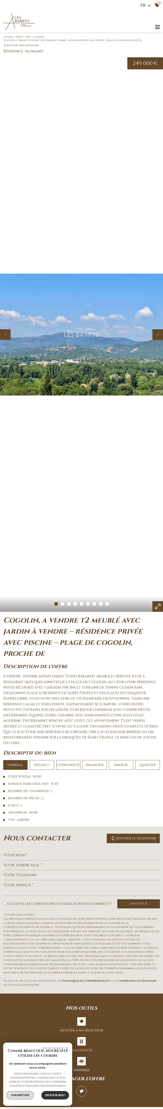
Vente (19, 36)
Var (28, 36)
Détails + (42, 765)
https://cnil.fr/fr (43, 952)
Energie (121, 765)
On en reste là (53, 1048)
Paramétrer (20, 1095)
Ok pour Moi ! (55, 1095)
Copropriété (68, 765)
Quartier (147, 765)
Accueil (8, 36)
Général (15, 765)
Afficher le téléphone (135, 838)
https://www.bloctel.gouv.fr (24, 968)
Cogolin (37, 36)
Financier (95, 765)
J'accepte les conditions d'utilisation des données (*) (59, 903)
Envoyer (138, 904)
